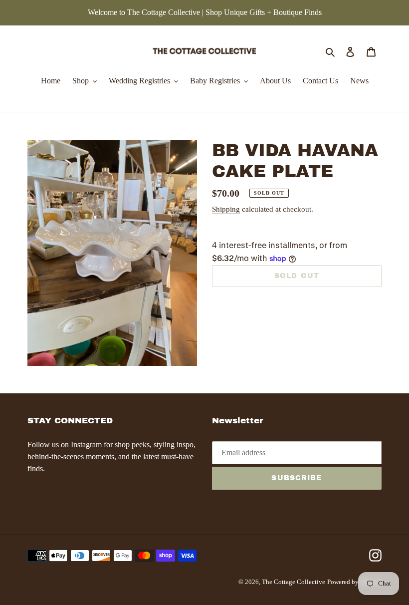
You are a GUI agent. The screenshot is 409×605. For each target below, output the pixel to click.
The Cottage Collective (293, 582)
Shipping (226, 209)
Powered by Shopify (354, 582)
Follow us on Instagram (64, 444)
